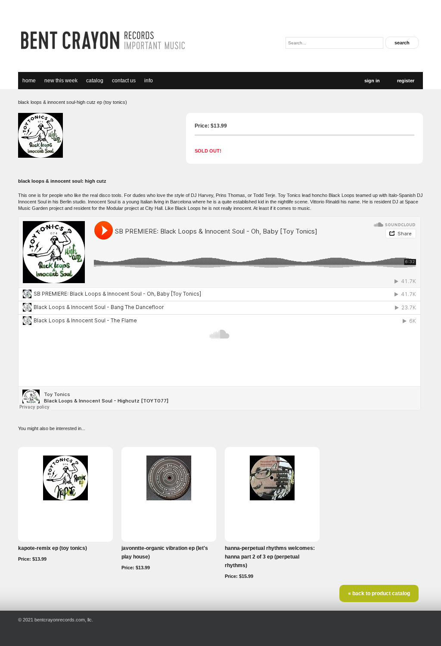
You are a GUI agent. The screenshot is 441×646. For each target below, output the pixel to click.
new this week (61, 81)
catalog (94, 81)
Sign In (372, 80)
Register (405, 80)
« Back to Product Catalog (379, 593)
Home (29, 81)
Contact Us (124, 81)
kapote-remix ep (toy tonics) (52, 548)
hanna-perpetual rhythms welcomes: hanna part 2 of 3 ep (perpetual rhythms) (270, 556)
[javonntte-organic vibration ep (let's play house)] (168, 498)
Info (148, 81)
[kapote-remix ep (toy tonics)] (65, 498)
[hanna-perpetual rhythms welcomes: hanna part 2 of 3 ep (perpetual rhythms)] (272, 498)
